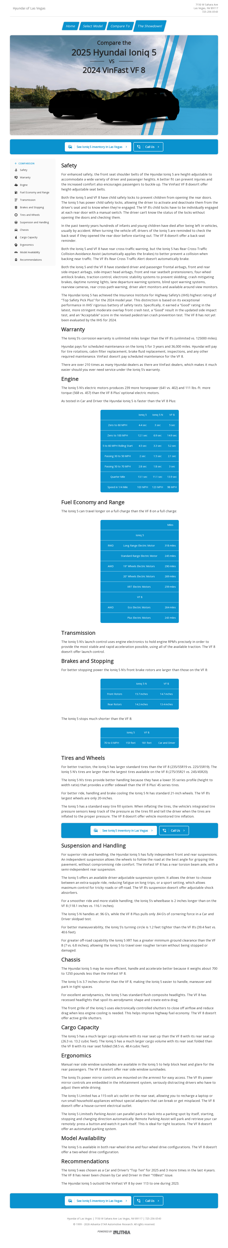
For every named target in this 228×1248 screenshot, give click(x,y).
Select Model (93, 26)
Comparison (27, 163)
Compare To (120, 26)
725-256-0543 (210, 11)
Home (71, 26)
